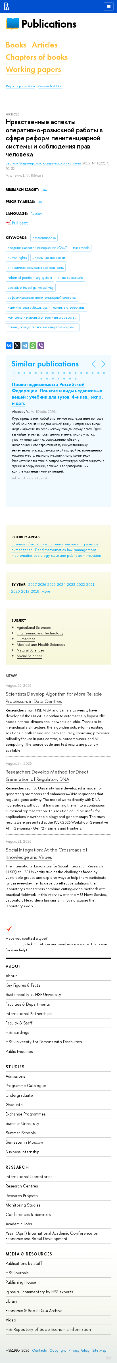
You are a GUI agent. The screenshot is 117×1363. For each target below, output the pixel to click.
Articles (44, 45)
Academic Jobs (19, 1223)
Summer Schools (20, 1132)
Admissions (15, 1076)
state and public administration (76, 555)
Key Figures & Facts (23, 985)
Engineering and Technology (40, 633)
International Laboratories (29, 1176)
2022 (81, 584)
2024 (61, 584)
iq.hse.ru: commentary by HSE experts (39, 1291)
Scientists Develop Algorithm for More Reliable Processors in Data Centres (54, 697)
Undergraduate (19, 1095)
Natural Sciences (30, 650)
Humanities (26, 638)
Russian (36, 213)
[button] (13, 373)
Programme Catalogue (26, 1085)
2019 (25, 591)
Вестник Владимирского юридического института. (44, 163)
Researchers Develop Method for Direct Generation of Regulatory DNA (47, 775)
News (12, 676)
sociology (42, 555)
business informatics (27, 544)
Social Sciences (29, 655)
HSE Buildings (17, 1032)
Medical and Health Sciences (41, 644)
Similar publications (45, 364)
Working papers (33, 69)
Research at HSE (50, 86)
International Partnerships (28, 1013)
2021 (90, 584)
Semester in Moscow (24, 1142)
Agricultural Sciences (34, 627)
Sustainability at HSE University (33, 994)
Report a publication (20, 86)
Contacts (39, 1350)
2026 (42, 584)
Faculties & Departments (28, 1004)
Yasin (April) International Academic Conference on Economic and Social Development (52, 1235)
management (85, 549)
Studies (15, 1066)
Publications (48, 24)
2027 (32, 584)
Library (11, 1301)
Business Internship (22, 1151)
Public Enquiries (19, 1051)
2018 (35, 591)
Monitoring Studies (23, 1205)
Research (17, 1167)
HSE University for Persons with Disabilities (44, 1041)
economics (54, 544)
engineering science (82, 544)
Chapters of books (37, 57)
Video (11, 1320)
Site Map (99, 1350)
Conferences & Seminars (28, 1214)
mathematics (21, 555)
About (14, 966)
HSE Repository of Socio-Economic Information (48, 1329)
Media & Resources (29, 1254)
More (45, 591)
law (69, 549)
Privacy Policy (79, 1350)
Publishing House (21, 1282)
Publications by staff (24, 1263)
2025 (51, 584)
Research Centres (22, 1186)
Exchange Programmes (25, 1114)
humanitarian (21, 549)
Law (44, 189)
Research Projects (21, 1195)
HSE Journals (17, 1272)
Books (16, 45)
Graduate (14, 1104)
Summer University (22, 1123)
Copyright (57, 1350)
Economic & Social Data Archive (34, 1310)
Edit (108, 1358)
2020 (15, 591)
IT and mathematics (50, 549)
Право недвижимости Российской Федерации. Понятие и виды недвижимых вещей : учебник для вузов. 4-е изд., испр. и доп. (57, 393)
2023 (71, 584)
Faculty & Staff (19, 1023)
